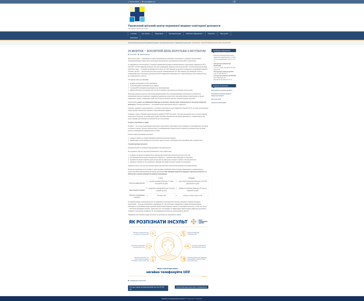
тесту (179, 215)
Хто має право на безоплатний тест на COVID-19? (147, 288)
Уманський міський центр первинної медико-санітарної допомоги (174, 25)
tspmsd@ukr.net (149, 2)
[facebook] (234, 1)
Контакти (134, 38)
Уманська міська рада (218, 102)
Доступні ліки (216, 99)
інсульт (145, 80)
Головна (133, 33)
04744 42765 (134, 2)
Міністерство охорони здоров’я (221, 90)
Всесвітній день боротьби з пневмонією (191, 287)
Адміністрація (144, 54)
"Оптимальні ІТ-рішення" (194, 298)
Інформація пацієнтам (183, 43)
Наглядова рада (175, 33)
